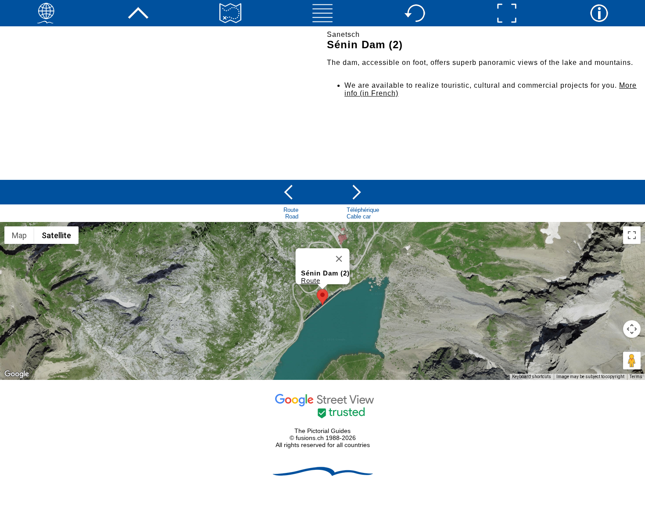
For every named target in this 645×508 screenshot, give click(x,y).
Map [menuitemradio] (19, 235)
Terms (636, 376)
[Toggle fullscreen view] (632, 235)
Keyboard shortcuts (531, 376)
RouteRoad (290, 213)
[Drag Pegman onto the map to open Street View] (632, 360)
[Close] (339, 258)
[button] (322, 297)
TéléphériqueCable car (363, 213)
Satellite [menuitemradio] (56, 235)
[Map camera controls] (632, 329)
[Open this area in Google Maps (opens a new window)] (16, 374)
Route (310, 280)
